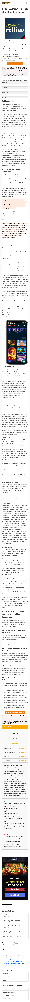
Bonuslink (11, 635)
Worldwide (5, 973)
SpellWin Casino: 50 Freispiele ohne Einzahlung (12, 915)
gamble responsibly (23, 955)
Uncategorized (6, 998)
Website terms (17, 959)
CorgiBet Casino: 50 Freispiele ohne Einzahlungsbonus (12, 932)
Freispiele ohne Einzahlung (9, 995)
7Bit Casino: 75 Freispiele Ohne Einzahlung (14, 937)
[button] (27, 3)
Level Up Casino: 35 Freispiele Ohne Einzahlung (12, 926)
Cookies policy (23, 957)
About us (17, 957)
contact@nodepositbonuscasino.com (12, 963)
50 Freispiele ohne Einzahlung (10, 989)
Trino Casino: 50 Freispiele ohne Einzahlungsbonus (11, 921)
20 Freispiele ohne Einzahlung (15, 64)
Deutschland (6, 976)
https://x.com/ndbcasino (13, 961)
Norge (4, 979)
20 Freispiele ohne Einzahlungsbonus (15, 712)
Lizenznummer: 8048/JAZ (20, 135)
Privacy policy (10, 959)
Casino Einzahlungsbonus (9, 992)
